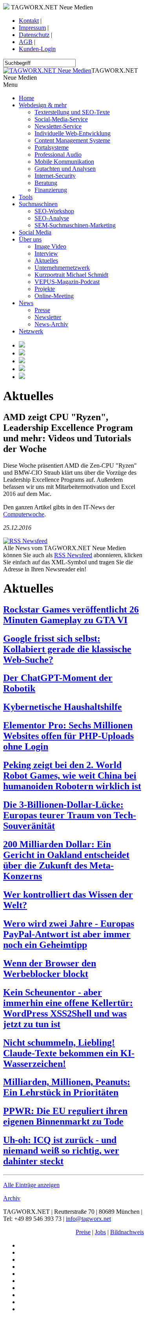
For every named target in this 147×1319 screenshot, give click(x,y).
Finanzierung (50, 190)
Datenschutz (34, 34)
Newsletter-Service (58, 126)
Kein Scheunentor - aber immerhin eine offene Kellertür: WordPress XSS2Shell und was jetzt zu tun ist (68, 1008)
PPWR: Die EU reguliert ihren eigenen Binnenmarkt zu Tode (65, 1116)
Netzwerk (31, 331)
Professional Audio (58, 154)
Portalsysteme (51, 147)
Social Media (35, 232)
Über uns (30, 239)
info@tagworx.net (88, 1218)
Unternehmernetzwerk (62, 267)
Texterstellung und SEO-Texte (72, 112)
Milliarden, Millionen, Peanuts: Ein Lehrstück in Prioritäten (66, 1087)
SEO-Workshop (54, 211)
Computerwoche (23, 514)
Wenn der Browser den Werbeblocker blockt (49, 968)
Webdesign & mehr (43, 105)
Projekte (44, 288)
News (26, 303)
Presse (42, 310)
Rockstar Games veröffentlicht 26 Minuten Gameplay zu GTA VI (71, 614)
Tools (26, 197)
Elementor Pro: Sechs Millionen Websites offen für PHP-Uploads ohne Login (68, 736)
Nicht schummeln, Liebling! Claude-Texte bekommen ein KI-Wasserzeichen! (68, 1053)
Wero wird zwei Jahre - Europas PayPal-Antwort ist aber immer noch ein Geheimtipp (68, 934)
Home (26, 98)
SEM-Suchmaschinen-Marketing (75, 225)
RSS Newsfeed (73, 555)
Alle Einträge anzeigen (31, 1185)
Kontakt (29, 20)
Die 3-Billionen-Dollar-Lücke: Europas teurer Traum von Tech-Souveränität (69, 815)
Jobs (100, 1232)
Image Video (50, 246)
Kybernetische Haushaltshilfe (62, 707)
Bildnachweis (127, 1232)
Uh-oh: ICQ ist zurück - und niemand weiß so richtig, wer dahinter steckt (61, 1150)
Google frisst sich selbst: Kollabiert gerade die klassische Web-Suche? (67, 649)
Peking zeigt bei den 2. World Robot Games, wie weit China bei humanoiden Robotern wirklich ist (72, 775)
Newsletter (47, 317)
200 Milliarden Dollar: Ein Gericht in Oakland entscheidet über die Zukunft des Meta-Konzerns (66, 860)
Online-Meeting (54, 296)
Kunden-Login (37, 49)
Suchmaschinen (38, 204)
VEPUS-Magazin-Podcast (67, 281)
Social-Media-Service (61, 119)
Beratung (45, 182)
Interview (46, 253)
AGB (26, 41)
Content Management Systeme (72, 140)
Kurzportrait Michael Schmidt (71, 274)
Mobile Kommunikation (64, 161)
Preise (83, 1232)
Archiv (11, 1198)
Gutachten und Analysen (65, 168)
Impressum (32, 27)
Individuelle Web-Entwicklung (72, 133)
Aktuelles (46, 260)
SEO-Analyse (51, 218)
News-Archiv (51, 324)
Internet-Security (55, 175)
